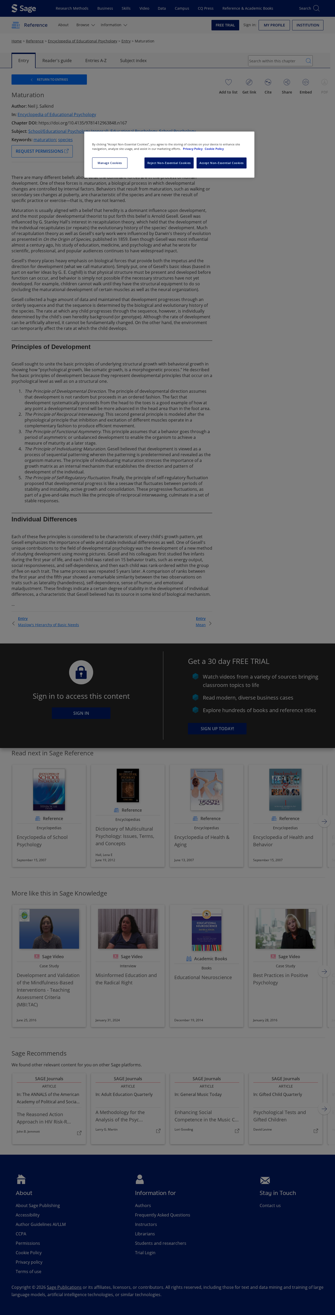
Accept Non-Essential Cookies (221, 163)
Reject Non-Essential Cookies (169, 163)
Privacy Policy (193, 149)
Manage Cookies (110, 163)
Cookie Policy (214, 149)
